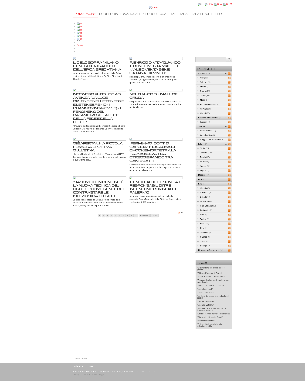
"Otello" (200, 314)
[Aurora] (153, 7)
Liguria (204, 170)
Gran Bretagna (208, 206)
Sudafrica (205, 232)
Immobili (205, 122)
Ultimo (154, 215)
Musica (205, 87)
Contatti (90, 366)
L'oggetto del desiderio (211, 140)
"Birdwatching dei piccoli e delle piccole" (211, 269)
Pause (80, 45)
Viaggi (205, 113)
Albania (205, 188)
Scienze (206, 82)
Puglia (205, 157)
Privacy (76, 374)
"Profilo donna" (211, 314)
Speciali (203, 126)
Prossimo (144, 215)
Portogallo (206, 210)
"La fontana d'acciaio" (215, 286)
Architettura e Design (210, 104)
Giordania (206, 201)
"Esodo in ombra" (204, 277)
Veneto (205, 166)
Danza (205, 91)
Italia (183, 13)
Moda (204, 100)
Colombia (205, 192)
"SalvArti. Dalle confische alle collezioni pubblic (209, 325)
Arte (204, 78)
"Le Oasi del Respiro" (206, 301)
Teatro (205, 95)
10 (136, 215)
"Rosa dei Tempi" (215, 317)
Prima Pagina (85, 13)
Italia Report (201, 13)
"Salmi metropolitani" (206, 321)
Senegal (205, 246)
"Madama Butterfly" (205, 305)
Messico (150, 13)
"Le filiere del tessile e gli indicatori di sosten (213, 297)
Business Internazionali (119, 13)
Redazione (78, 366)
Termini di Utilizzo (89, 374)
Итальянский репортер (210, 250)
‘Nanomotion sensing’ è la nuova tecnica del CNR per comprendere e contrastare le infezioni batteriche (99, 189)
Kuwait (204, 224)
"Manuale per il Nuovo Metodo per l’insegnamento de (212, 309)
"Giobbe (200, 286)
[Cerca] (229, 59)
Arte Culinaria (208, 131)
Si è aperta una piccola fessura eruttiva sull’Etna (98, 146)
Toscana (206, 153)
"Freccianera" (219, 277)
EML (173, 13)
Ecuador (205, 197)
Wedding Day (207, 135)
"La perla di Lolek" (205, 289)
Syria (203, 241)
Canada (205, 237)
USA (163, 13)
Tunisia (204, 219)
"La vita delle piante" (206, 293)
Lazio (204, 162)
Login (101, 374)
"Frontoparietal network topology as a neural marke (213, 281)
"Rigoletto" (201, 317)
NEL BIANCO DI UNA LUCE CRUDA (153, 96)
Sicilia (204, 148)
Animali (205, 109)
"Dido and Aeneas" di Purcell (209, 273)
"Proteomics (225, 314)
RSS (181, 213)
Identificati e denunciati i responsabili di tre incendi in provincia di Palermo (155, 187)
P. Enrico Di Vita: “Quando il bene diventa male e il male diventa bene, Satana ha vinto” (154, 67)
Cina (203, 228)
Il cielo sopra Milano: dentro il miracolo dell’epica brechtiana (97, 65)
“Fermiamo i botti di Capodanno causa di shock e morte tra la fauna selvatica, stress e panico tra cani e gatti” (152, 152)
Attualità (204, 73)
